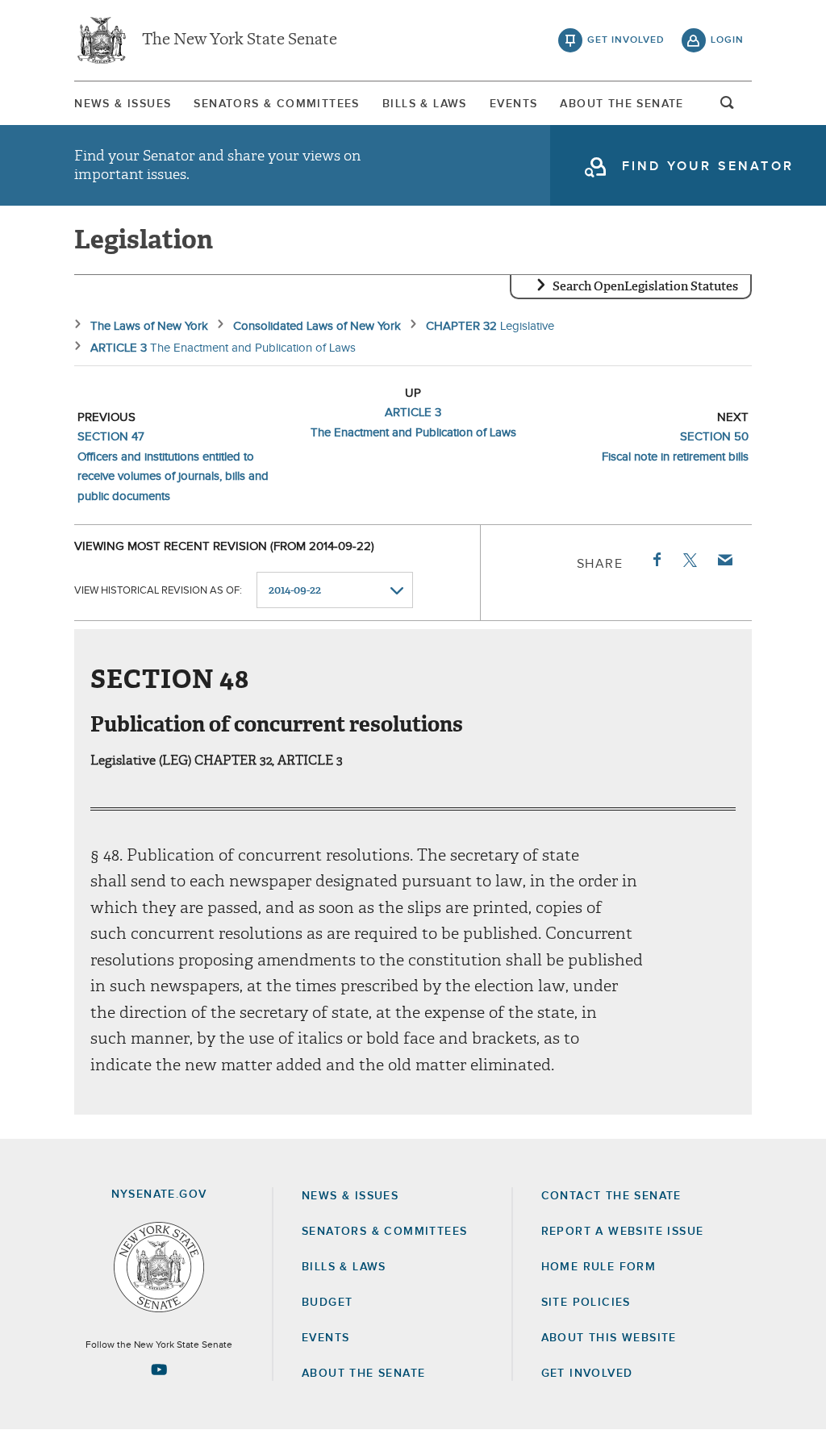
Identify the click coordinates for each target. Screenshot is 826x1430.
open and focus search (727, 107)
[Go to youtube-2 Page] (159, 1369)
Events (513, 104)
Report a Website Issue (622, 1231)
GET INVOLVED (587, 1373)
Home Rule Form (599, 1267)
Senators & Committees (276, 104)
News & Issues (122, 104)
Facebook (656, 560)
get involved (626, 40)
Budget (327, 1302)
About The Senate (621, 104)
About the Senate (363, 1373)
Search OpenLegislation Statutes (645, 286)
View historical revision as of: (158, 591)
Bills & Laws (424, 104)
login (727, 40)
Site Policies (586, 1302)
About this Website (609, 1338)
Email (724, 560)
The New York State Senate (239, 40)
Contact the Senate (611, 1196)
